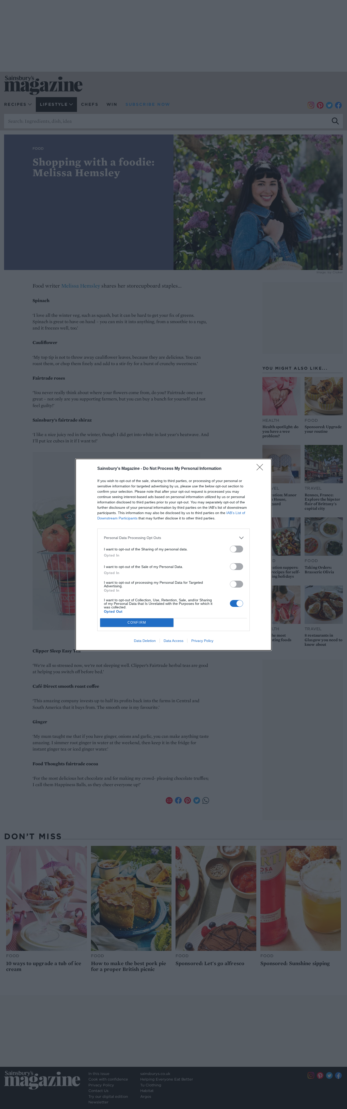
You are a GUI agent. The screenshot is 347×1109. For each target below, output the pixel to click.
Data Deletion (145, 641)
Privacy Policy (202, 641)
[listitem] (173, 538)
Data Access (173, 641)
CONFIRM (137, 622)
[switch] (236, 549)
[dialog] (173, 554)
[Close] (261, 469)
